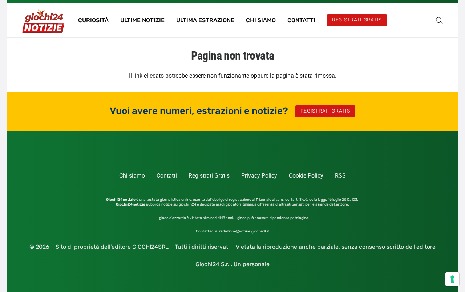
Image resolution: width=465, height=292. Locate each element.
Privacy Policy (259, 175)
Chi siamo (132, 175)
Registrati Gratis (209, 175)
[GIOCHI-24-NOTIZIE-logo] (44, 20)
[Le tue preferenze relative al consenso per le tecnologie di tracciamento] (452, 279)
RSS (340, 175)
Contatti (167, 175)
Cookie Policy (306, 175)
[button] (439, 20)
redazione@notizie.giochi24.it (244, 231)
